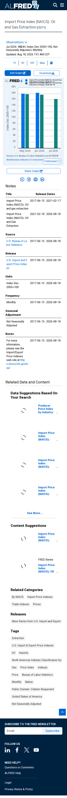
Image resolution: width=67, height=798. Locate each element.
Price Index (27, 667)
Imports (23, 652)
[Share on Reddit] (36, 179)
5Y (22, 63)
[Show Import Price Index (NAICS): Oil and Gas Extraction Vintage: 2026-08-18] (46, 84)
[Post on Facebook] (29, 179)
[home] (22, 5)
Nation (29, 682)
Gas (14, 667)
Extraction (18, 638)
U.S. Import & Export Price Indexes (33, 645)
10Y (32, 63)
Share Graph (32, 171)
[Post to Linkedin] (42, 179)
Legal (8, 782)
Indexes (42, 667)
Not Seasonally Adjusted (26, 704)
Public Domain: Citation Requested (33, 689)
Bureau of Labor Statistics (37, 674)
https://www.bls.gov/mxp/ (17, 363)
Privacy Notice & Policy (19, 789)
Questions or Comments (19, 767)
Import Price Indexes (40, 597)
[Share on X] (22, 179)
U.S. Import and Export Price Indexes (16, 264)
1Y (14, 63)
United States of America (27, 696)
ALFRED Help (13, 773)
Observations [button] (15, 42)
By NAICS (18, 597)
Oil (13, 652)
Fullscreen (51, 161)
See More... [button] (35, 513)
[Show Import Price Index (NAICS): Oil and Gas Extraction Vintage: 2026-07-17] (46, 81)
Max (42, 63)
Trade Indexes (20, 604)
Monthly (16, 682)
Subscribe (52, 731)
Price (15, 674)
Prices (37, 604)
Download (45, 73)
